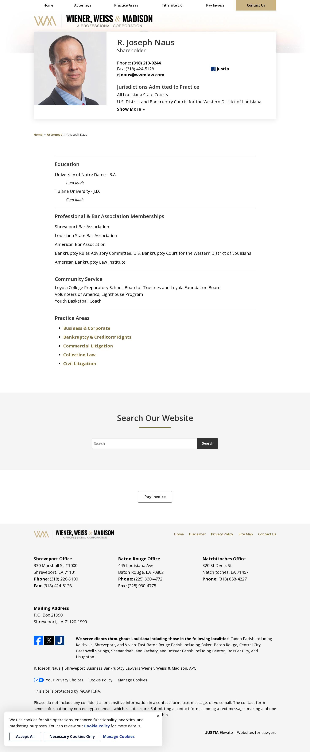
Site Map (246, 534)
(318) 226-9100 (64, 579)
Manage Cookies (132, 679)
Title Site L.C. (172, 5)
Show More (129, 109)
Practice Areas (126, 5)
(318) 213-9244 (146, 63)
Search (207, 443)
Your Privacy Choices (64, 679)
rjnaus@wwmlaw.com (140, 75)
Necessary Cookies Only (72, 736)
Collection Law (79, 355)
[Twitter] (49, 640)
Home (48, 5)
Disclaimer (197, 534)
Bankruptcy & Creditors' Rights (97, 337)
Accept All (25, 736)
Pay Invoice (215, 5)
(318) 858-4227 (232, 579)
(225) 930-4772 (148, 579)
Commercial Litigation (88, 346)
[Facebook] (38, 640)
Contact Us (256, 5)
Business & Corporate (86, 328)
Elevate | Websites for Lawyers (240, 732)
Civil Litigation (79, 363)
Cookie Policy (100, 679)
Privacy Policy (222, 534)
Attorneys (82, 5)
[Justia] (59, 640)
